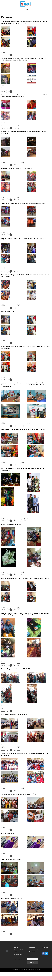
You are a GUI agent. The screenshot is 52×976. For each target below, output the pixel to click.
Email (28, 957)
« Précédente (3, 50)
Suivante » (18, 126)
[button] (26, 9)
